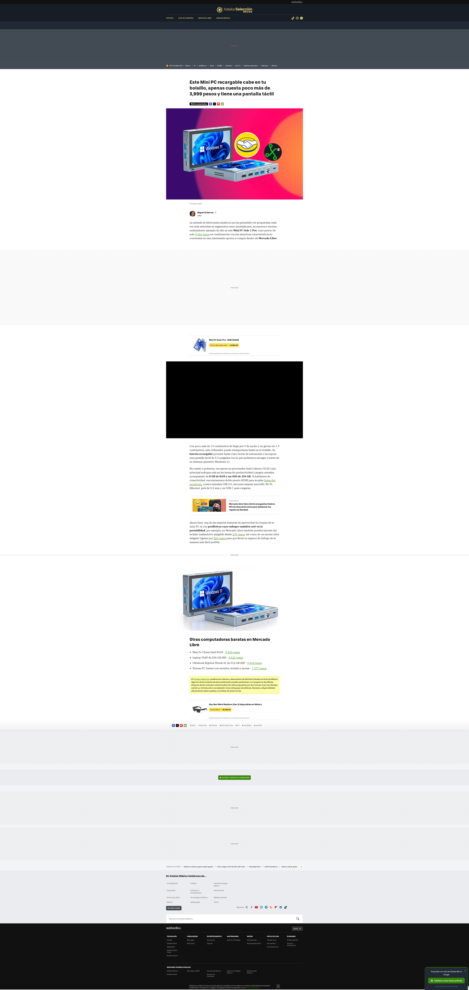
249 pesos (238, 534)
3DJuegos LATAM (193, 971)
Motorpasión (252, 940)
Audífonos (202, 65)
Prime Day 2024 (173, 897)
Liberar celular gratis (289, 866)
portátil (259, 725)
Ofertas (169, 18)
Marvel (274, 65)
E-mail (222, 103)
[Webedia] (297, 1)
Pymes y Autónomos (291, 944)
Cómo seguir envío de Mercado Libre (231, 866)
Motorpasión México (252, 972)
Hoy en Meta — (220, 709)
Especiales (171, 890)
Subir (295, 928)
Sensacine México (214, 971)
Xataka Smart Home (172, 951)
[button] (207, 212)
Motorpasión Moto (254, 943)
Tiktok (292, 18)
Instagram (297, 18)
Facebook (210, 103)
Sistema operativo (251, 65)
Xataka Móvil (172, 943)
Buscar (298, 919)
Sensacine (211, 940)
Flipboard (218, 103)
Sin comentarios (200, 104)
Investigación (172, 883)
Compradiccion (273, 947)
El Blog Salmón (292, 940)
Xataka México (234, 501)
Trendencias (271, 940)
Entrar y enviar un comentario (235, 777)
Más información (252, 987)
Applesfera (171, 947)
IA (194, 65)
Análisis (193, 883)
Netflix (219, 65)
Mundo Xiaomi (172, 955)
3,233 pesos (232, 652)
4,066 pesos (202, 234)
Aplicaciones (219, 890)
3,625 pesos (236, 657)
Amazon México (223, 18)
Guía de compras (185, 18)
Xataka (169, 940)
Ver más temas (173, 908)
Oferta (187, 65)
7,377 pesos (259, 668)
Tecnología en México (199, 897)
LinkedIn (281, 907)
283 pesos (219, 538)
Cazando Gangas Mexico (221, 884)
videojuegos (195, 902)
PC (238, 725)
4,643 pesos (254, 663)
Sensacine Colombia (211, 975)
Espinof (210, 943)
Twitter (214, 103)
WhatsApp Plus (255, 866)
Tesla (212, 65)
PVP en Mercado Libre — (224, 345)
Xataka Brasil (172, 974)
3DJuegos (190, 940)
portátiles (248, 725)
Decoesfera (271, 943)
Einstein (229, 65)
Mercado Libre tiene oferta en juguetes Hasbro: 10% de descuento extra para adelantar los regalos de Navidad (252, 506)
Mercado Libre (204, 18)
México (169, 902)
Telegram (301, 18)
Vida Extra (191, 943)
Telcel (216, 902)
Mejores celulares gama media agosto (198, 866)
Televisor (264, 65)
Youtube (256, 907)
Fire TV (237, 65)
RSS (271, 907)
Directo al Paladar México (234, 972)
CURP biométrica (271, 866)
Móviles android (220, 897)
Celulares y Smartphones (196, 891)
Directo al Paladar (234, 940)
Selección (234, 10)
